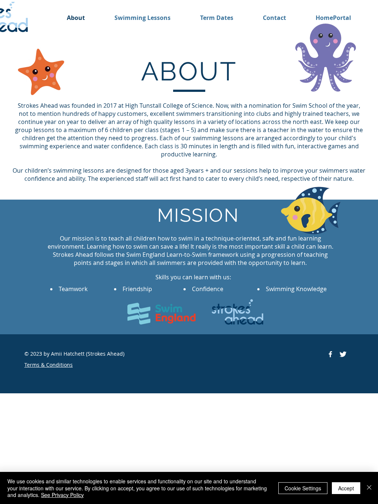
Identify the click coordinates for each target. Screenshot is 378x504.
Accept (346, 488)
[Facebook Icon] (330, 354)
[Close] (369, 488)
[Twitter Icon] (343, 354)
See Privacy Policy (62, 494)
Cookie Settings (303, 488)
